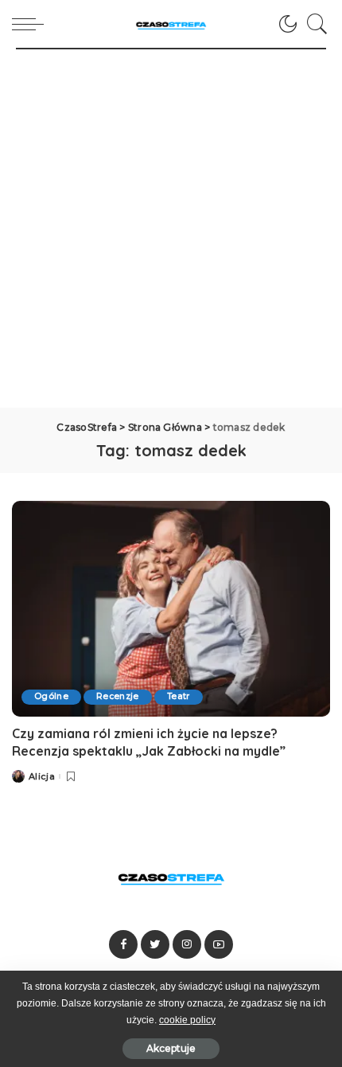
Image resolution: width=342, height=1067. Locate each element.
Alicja (42, 776)
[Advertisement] (171, 228)
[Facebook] (123, 944)
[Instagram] (187, 944)
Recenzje (117, 696)
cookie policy (187, 1020)
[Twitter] (155, 944)
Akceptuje (171, 1048)
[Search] (313, 24)
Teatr (178, 696)
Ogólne (51, 696)
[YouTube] (218, 944)
